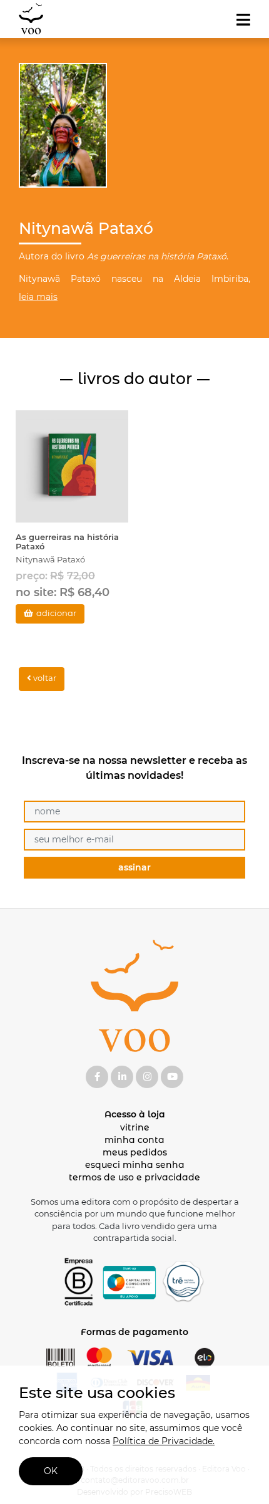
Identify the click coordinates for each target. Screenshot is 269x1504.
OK (51, 1471)
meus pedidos (135, 1152)
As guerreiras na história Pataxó (67, 541)
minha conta (134, 1139)
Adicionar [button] (56, 613)
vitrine (135, 1127)
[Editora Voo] (31, 18)
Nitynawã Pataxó (50, 559)
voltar (43, 678)
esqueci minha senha (135, 1164)
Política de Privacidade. (164, 1441)
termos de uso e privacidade (134, 1177)
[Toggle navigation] (243, 19)
